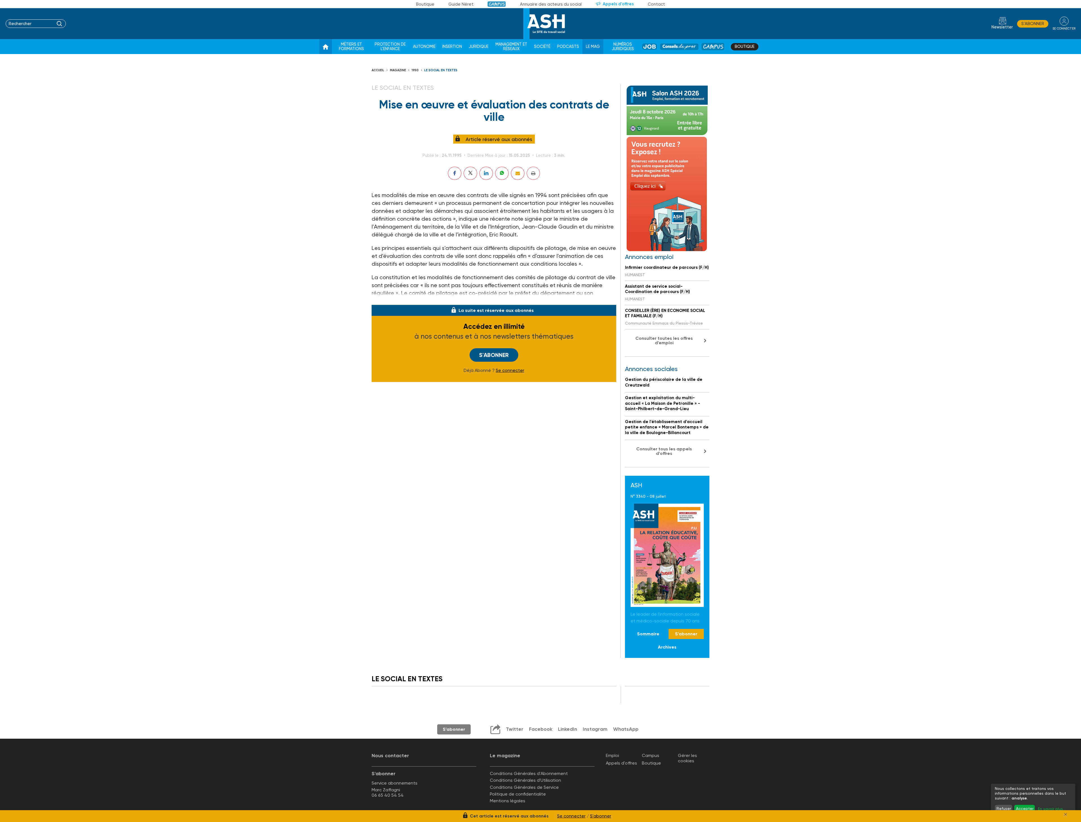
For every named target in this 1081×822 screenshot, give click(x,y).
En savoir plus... (1052, 809)
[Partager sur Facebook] (454, 173)
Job (650, 46)
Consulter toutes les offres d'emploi (664, 340)
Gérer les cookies (687, 758)
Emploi (612, 755)
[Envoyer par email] (517, 173)
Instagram (595, 729)
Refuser (1004, 808)
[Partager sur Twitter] (470, 173)
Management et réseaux (511, 46)
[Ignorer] (1065, 814)
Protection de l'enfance (390, 46)
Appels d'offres (618, 3)
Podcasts (568, 46)
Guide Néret (461, 4)
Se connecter (510, 370)
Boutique (425, 4)
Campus (497, 4)
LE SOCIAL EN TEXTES (440, 70)
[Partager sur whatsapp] (502, 173)
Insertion (452, 46)
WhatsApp (625, 729)
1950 (415, 70)
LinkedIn (567, 729)
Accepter (1024, 808)
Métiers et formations (351, 46)
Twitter (514, 729)
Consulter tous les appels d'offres (664, 451)
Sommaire (648, 633)
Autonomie (424, 46)
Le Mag (593, 46)
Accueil (378, 70)
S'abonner (1032, 23)
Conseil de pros (679, 46)
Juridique (478, 46)
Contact (656, 4)
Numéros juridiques (623, 46)
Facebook (540, 729)
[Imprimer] (533, 173)
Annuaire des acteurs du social (551, 4)
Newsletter (1002, 27)
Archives (667, 647)
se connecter (1064, 28)
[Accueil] (326, 46)
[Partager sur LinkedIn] (486, 173)
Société (542, 46)
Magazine (398, 70)
